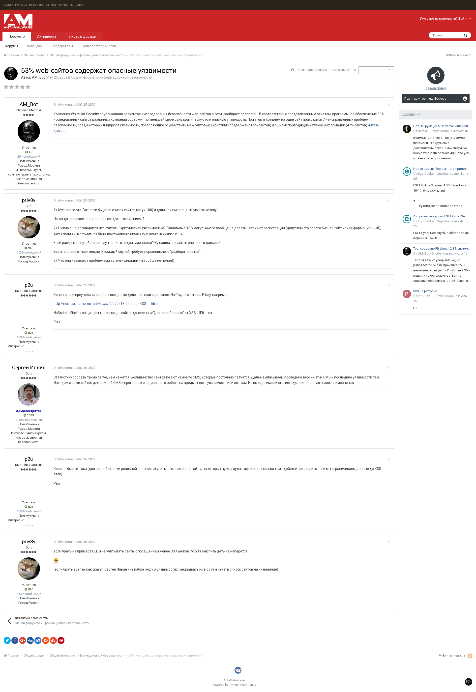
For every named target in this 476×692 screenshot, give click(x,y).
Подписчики (371, 70)
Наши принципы (62, 4)
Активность (47, 36)
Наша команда (39, 4)
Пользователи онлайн (99, 46)
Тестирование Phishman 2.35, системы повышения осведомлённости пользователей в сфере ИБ (441, 248)
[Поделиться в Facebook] (14, 640)
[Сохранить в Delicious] (37, 640)
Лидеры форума (82, 36)
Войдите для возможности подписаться (325, 70)
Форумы (11, 46)
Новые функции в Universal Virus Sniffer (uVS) (441, 126)
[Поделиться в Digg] (30, 640)
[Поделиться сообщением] (388, 105)
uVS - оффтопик (425, 291)
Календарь (35, 46)
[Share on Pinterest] (61, 640)
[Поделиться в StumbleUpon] (53, 640)
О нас (79, 4)
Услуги (8, 4)
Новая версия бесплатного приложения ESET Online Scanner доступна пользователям (441, 169)
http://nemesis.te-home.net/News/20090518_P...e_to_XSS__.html (106, 304)
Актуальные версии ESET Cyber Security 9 (441, 216)
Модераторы (63, 46)
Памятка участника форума (425, 98)
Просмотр (17, 36)
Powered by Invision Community (234, 685)
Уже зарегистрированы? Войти (444, 18)
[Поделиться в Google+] (22, 640)
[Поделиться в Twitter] (7, 640)
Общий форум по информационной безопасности (111, 77)
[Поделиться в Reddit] (45, 640)
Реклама (21, 4)
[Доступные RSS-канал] (470, 656)
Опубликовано (74, 104)
